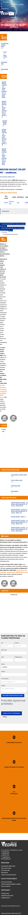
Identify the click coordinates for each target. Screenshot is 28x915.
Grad (2, 657)
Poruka (3, 685)
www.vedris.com (7, 858)
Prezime (17, 643)
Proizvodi (14, 19)
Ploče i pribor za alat (6, 868)
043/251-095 (5, 853)
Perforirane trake (5, 870)
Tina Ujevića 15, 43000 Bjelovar (17, 5)
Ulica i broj (4, 650)
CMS (13, 913)
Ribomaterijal (4, 872)
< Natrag (4, 716)
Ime (2, 643)
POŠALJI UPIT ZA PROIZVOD (11, 713)
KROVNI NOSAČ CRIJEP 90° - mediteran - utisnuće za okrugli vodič (13, 225)
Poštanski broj (18, 657)
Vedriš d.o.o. (14, 17)
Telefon (3, 671)
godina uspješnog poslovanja (14, 767)
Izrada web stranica (6, 913)
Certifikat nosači (5, 893)
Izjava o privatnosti (5, 886)
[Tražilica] (17, 13)
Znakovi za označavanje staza (8, 874)
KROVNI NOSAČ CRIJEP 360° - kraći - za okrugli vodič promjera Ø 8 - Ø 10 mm (12, 229)
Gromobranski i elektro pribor (15, 21)
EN (12, 13)
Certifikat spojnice (5, 897)
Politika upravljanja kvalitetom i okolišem (11, 884)
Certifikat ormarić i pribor (7, 895)
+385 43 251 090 (4, 3)
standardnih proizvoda (14, 742)
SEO (20, 913)
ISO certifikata (14, 793)
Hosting (16, 913)
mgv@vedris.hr (5, 8)
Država (3, 664)
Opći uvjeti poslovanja (6, 881)
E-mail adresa (5, 678)
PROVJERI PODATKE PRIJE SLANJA (12, 695)
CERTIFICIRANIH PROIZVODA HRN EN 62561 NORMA (14, 819)
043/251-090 (5, 851)
